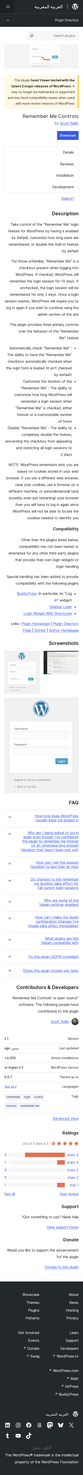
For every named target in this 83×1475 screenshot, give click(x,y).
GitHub (40, 630)
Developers (69, 1348)
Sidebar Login (61, 607)
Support (67, 198)
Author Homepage (64, 630)
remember (13, 1097)
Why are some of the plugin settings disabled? (59, 902)
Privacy (72, 1318)
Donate (31, 1348)
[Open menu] (7, 6)
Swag (32, 1356)
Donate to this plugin (62, 1267)
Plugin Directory (67, 20)
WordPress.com (63, 1370)
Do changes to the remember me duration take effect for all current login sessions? (55, 883)
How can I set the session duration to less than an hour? (54, 864)
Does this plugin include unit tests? (51, 971)
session (11, 1105)
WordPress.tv (65, 1356)
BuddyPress (27, 593)
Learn (74, 1332)
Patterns (32, 1318)
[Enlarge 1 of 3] (72, 656)
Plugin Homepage (35, 623)
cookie (38, 1097)
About (74, 1294)
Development (63, 187)
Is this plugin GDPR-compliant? (53, 957)
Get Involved (28, 1332)
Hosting (72, 1310)
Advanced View (66, 1118)
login (27, 1097)
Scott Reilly (69, 123)
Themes (32, 1302)
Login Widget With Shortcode (47, 613)
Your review (69, 1194)
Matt (72, 1378)
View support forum (63, 1227)
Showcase (30, 1294)
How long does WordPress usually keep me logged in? (57, 818)
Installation (65, 175)
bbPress (70, 1386)
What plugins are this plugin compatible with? (60, 940)
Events (33, 1340)
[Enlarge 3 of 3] (72, 703)
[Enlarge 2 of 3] (34, 656)
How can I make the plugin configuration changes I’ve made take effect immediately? (53, 921)
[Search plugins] (31, 35)
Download (68, 135)
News (74, 1302)
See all (9, 1194)
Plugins (33, 1310)
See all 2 (10, 1086)
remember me (29, 1105)
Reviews (67, 164)
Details (68, 152)
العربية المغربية (57, 1414)
